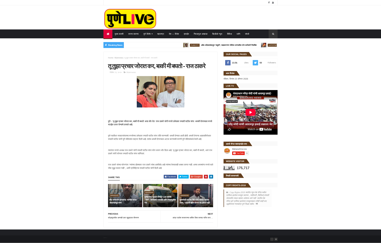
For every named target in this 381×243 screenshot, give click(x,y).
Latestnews (266, 45)
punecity (188, 45)
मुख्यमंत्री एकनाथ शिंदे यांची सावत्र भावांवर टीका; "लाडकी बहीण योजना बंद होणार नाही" (195, 201)
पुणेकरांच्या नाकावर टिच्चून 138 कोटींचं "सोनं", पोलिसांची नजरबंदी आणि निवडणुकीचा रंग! (160, 200)
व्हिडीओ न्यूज (217, 34)
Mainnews (119, 57)
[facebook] (269, 2)
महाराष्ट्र (160, 34)
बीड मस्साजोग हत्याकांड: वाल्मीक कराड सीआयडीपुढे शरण (123, 201)
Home (110, 57)
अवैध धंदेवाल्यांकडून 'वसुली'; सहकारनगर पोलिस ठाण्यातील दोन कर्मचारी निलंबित (221, 45)
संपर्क (247, 34)
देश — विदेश (174, 34)
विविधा (229, 34)
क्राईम (186, 34)
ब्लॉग (238, 34)
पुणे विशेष (147, 34)
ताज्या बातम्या (133, 34)
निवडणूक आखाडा (201, 34)
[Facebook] (272, 239)
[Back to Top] (276, 239)
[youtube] (273, 2)
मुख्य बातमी (119, 34)
